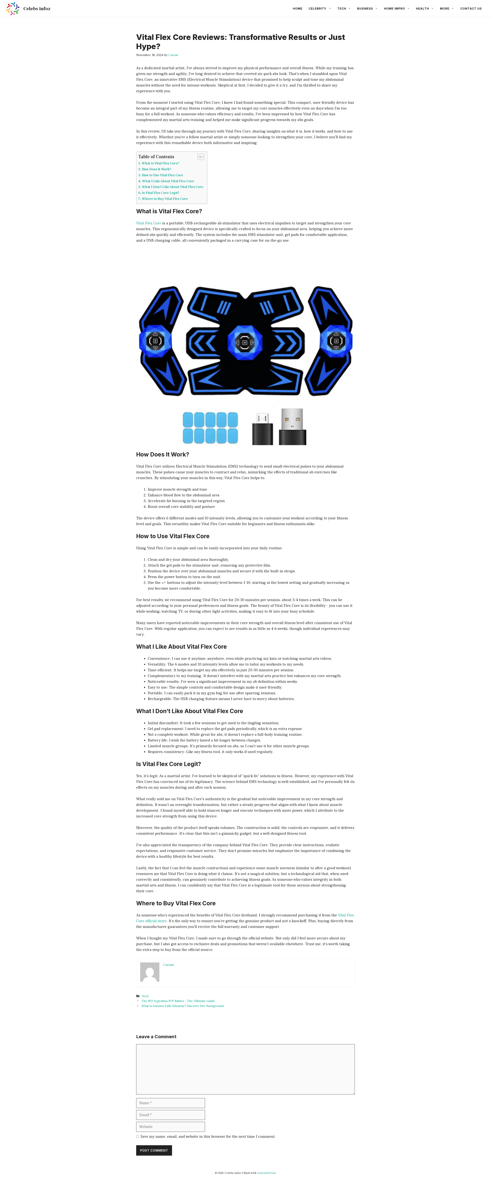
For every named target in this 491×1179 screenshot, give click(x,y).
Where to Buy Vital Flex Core (165, 199)
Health (422, 8)
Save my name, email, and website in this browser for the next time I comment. (208, 1136)
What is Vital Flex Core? (160, 163)
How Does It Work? (156, 169)
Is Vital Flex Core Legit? (160, 193)
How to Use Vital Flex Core (162, 175)
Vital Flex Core (148, 223)
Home (297, 8)
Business (365, 8)
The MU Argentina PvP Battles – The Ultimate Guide (178, 1001)
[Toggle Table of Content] (199, 157)
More (444, 8)
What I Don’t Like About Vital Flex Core (172, 187)
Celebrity (317, 8)
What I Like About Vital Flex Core (168, 181)
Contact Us (471, 8)
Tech (341, 8)
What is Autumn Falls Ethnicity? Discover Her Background (182, 1006)
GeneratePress (266, 1173)
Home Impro (394, 8)
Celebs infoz (36, 9)
